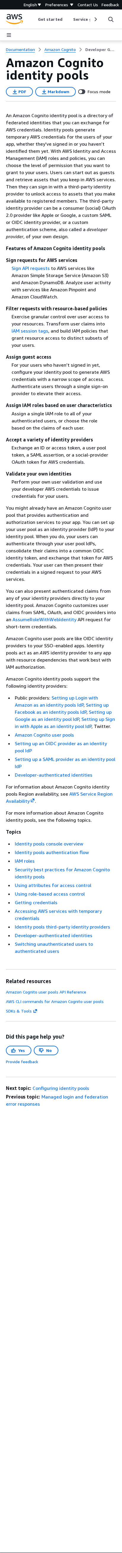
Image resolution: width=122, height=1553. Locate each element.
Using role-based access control (50, 894)
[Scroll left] (33, 19)
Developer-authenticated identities (53, 775)
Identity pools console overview (49, 844)
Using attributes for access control (53, 885)
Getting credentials (36, 902)
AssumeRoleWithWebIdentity (44, 619)
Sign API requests (31, 268)
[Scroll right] (95, 19)
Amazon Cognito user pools (44, 735)
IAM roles (25, 861)
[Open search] (110, 19)
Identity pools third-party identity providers (62, 927)
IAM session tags (30, 331)
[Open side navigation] (9, 35)
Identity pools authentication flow (52, 852)
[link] (100, 50)
